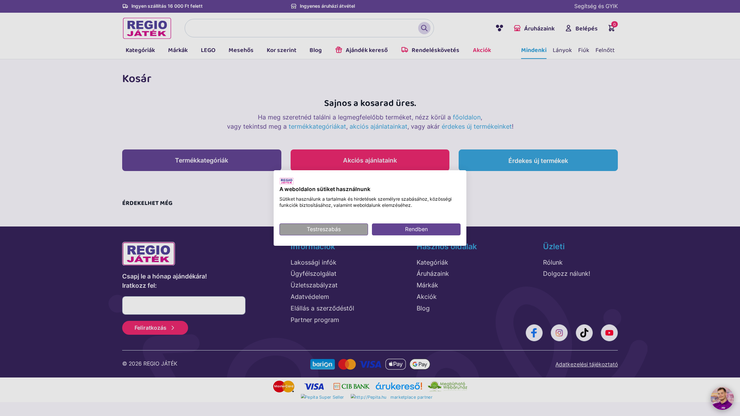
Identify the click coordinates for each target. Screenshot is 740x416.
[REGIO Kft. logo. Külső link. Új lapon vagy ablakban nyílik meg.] (286, 181)
